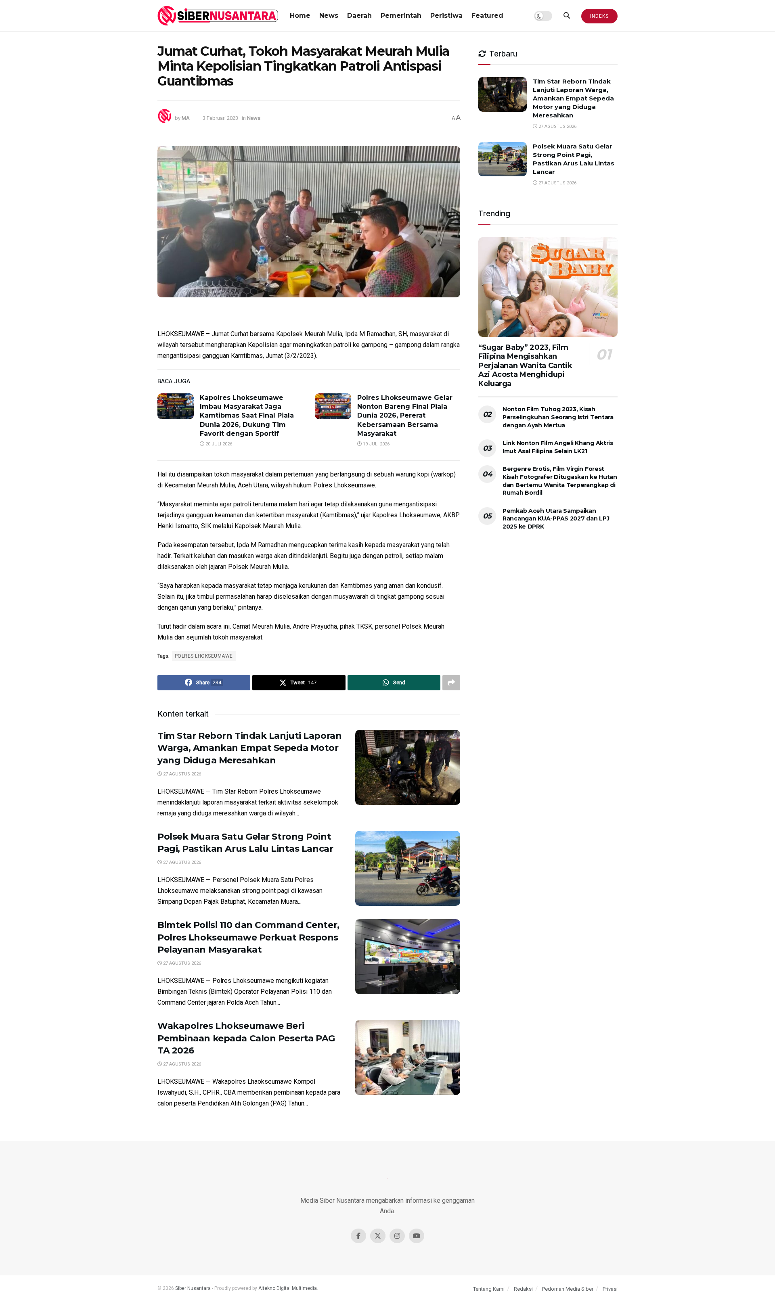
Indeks (599, 16)
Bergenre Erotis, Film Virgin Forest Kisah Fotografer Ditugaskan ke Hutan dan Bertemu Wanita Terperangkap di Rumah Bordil (560, 480)
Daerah (359, 15)
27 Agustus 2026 (181, 774)
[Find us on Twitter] (377, 1236)
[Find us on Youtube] (416, 1236)
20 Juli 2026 (218, 444)
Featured (487, 15)
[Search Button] (566, 15)
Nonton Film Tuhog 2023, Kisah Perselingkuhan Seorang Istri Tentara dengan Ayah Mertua (558, 416)
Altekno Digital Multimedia (287, 1288)
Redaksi (523, 1289)
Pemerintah (401, 15)
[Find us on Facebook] (358, 1236)
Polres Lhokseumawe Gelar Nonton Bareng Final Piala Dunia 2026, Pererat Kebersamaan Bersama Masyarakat (404, 416)
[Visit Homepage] (218, 16)
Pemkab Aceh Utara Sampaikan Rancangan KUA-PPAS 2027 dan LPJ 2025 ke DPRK (556, 518)
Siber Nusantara (193, 1288)
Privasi (610, 1289)
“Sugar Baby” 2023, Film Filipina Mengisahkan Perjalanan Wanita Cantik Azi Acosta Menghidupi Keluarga (525, 365)
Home (300, 15)
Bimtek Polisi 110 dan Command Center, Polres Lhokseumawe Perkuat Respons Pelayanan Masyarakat (248, 937)
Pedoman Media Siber (567, 1289)
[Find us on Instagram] (397, 1236)
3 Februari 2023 (220, 118)
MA (186, 118)
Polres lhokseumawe (204, 656)
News (328, 15)
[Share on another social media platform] (451, 682)
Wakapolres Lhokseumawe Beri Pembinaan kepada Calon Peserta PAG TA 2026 (246, 1038)
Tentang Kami (489, 1289)
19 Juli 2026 (376, 444)
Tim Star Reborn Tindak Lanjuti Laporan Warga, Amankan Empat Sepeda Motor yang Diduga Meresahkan (249, 748)
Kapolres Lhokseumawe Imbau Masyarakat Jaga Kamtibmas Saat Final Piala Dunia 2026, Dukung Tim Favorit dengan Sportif (247, 416)
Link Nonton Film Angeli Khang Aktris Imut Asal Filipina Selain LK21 (558, 447)
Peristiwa (446, 15)
